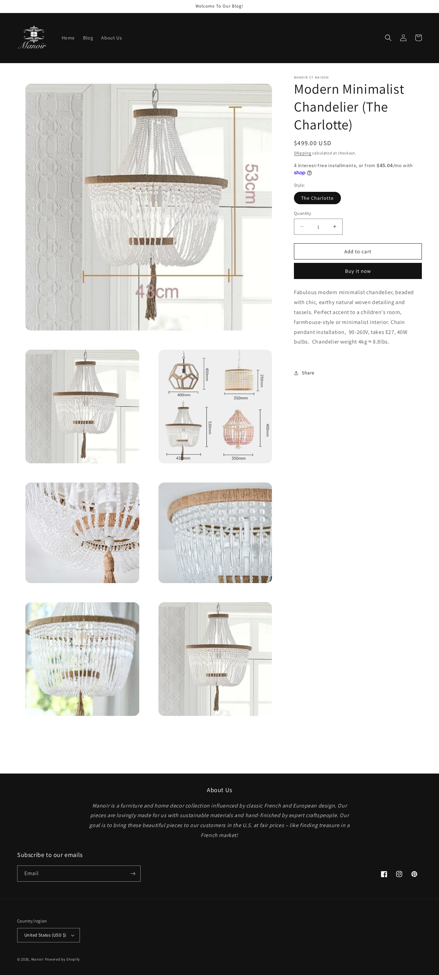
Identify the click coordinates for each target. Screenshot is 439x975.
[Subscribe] (132, 874)
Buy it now (358, 271)
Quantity (302, 213)
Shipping (302, 152)
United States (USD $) (45, 935)
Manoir (38, 959)
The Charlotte (317, 198)
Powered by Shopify (62, 959)
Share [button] (308, 373)
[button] (388, 37)
